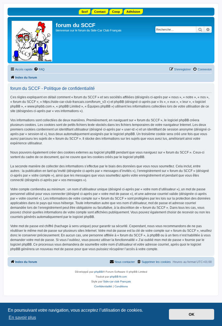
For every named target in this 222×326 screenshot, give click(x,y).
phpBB (98, 271)
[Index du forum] (32, 40)
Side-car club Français (117, 281)
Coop (116, 11)
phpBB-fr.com (118, 276)
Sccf (84, 11)
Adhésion (133, 11)
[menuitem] (39, 69)
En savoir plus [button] (22, 317)
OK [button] (191, 314)
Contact (100, 11)
